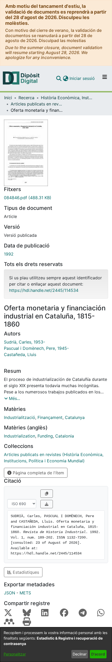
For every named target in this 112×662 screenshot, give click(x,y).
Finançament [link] (50, 417)
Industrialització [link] (19, 417)
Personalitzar (15, 654)
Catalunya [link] (75, 417)
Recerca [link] (26, 97)
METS (25, 592)
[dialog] (56, 644)
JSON (9, 592)
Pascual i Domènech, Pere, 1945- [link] (36, 348)
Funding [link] (45, 436)
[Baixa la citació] (46, 504)
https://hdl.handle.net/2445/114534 (43, 290)
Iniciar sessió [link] (82, 78)
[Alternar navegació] (104, 78)
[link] (56, 197)
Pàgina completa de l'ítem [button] (37, 472)
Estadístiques (25, 572)
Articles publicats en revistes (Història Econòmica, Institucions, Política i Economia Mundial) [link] (37, 104)
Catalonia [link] (64, 436)
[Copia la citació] (46, 493)
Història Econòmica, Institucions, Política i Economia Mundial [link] (67, 97)
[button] (58, 78)
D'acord (98, 654)
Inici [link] (8, 97)
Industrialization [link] (19, 436)
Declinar (79, 654)
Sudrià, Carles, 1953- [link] (24, 342)
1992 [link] (9, 254)
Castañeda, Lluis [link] (20, 354)
